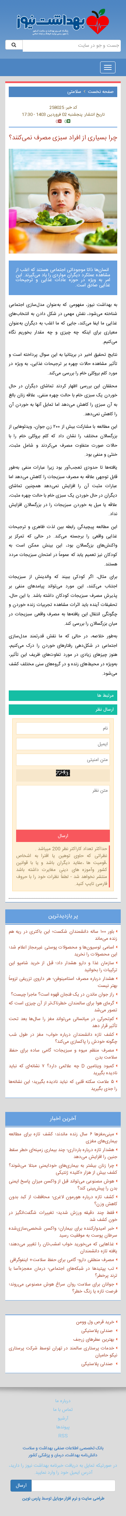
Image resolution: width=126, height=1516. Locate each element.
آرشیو (63, 1418)
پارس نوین (31, 1498)
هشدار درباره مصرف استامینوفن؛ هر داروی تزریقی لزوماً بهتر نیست (63, 982)
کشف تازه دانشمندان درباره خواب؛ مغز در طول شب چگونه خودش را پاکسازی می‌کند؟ (63, 1038)
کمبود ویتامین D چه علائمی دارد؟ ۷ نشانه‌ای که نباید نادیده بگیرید (63, 1069)
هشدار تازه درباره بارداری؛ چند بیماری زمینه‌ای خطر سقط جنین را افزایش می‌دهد (63, 1153)
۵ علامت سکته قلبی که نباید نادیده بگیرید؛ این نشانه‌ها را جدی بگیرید (63, 1085)
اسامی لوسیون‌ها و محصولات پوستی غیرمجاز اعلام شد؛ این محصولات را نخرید (63, 951)
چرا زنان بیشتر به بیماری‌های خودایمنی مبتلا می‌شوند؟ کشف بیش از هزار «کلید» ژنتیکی (63, 1169)
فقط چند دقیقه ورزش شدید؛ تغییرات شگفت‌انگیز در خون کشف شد (63, 1216)
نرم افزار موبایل (64, 1498)
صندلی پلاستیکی (97, 1331)
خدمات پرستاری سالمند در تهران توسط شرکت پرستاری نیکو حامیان (63, 1352)
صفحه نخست (101, 92)
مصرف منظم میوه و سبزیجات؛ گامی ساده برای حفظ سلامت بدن (63, 1054)
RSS (63, 1436)
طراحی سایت (93, 1498)
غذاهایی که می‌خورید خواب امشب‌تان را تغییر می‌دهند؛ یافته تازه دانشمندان (63, 1247)
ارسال (21, 1485)
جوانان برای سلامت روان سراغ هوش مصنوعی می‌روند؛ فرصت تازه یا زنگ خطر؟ (63, 1288)
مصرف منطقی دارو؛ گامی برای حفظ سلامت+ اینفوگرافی (62, 1260)
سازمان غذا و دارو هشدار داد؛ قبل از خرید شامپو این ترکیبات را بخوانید (63, 966)
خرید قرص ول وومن (95, 1322)
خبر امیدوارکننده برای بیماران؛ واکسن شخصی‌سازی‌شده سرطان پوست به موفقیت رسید (63, 1232)
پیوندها (63, 1427)
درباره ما (63, 1401)
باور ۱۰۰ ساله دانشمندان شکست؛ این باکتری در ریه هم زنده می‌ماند (63, 935)
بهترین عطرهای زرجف (93, 1339)
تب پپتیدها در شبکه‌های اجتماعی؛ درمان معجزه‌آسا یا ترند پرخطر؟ (63, 1272)
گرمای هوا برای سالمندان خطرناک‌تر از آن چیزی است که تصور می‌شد (63, 1006)
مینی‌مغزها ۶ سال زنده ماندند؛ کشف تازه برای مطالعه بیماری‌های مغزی (63, 1137)
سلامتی (74, 92)
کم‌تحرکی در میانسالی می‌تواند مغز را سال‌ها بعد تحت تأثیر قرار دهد (63, 1022)
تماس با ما (63, 1409)
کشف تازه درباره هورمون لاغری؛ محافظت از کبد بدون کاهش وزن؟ (63, 1200)
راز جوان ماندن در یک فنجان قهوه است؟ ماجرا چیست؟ (62, 994)
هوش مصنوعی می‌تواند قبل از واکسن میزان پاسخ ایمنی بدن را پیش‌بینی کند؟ (63, 1185)
